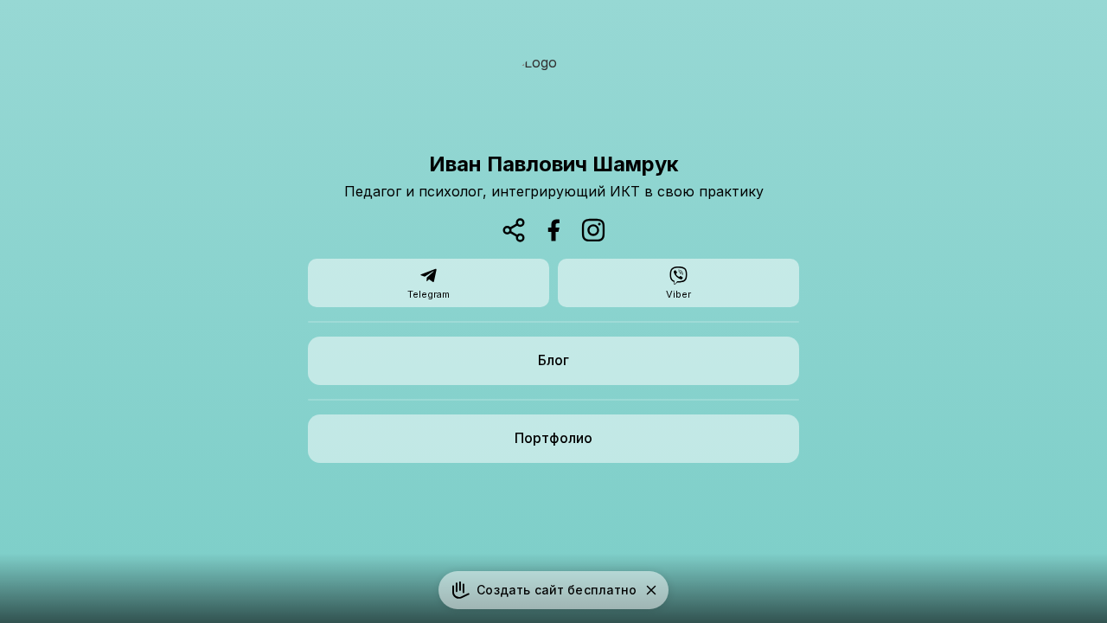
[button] (651, 590)
